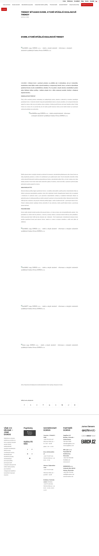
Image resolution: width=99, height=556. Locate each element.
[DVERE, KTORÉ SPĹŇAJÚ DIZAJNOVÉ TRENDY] (46, 50)
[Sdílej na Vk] (62, 405)
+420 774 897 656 (48, 456)
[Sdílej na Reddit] (68, 405)
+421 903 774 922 (68, 472)
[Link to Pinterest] (32, 449)
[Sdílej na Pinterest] (43, 405)
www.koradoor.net (68, 476)
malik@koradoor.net (68, 474)
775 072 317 (49, 439)
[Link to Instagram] (32, 454)
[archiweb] (89, 430)
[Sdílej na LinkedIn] (49, 405)
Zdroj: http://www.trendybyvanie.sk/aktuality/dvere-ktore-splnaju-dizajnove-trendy (41, 384)
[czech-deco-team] (89, 435)
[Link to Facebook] (27, 449)
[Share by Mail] (75, 405)
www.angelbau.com (68, 445)
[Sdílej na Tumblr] (56, 405)
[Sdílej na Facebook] (24, 405)
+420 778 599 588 (48, 469)
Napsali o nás (25, 17)
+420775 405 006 (48, 484)
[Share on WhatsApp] (37, 405)
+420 (44, 439)
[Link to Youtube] (30, 458)
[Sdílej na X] (31, 405)
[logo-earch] (88, 442)
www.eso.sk (66, 462)
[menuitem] (64, 1)
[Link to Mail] (27, 454)
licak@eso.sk (66, 460)
